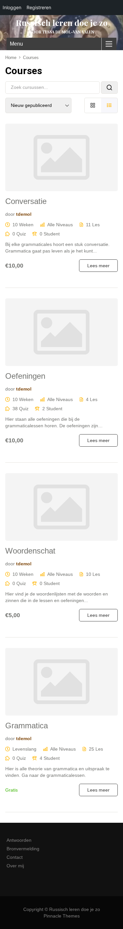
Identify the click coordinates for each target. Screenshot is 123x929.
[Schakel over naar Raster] (92, 105)
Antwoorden (19, 840)
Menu (16, 44)
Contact (15, 857)
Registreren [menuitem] (39, 7)
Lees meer (98, 265)
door (10, 214)
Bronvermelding (23, 848)
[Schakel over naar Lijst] (109, 105)
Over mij (15, 865)
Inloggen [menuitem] (12, 7)
